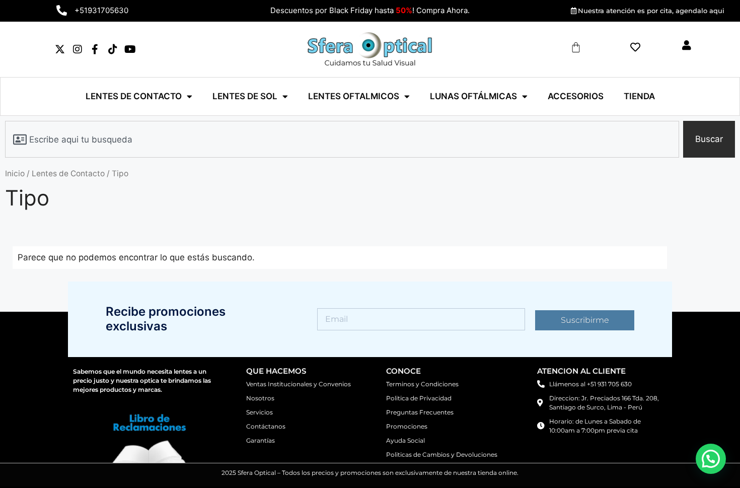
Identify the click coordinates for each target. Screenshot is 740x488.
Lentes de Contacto (134, 96)
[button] (711, 459)
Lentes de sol (244, 96)
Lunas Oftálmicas (473, 96)
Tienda (639, 96)
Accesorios (576, 96)
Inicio (15, 173)
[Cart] (576, 47)
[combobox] (342, 139)
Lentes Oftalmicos (353, 96)
